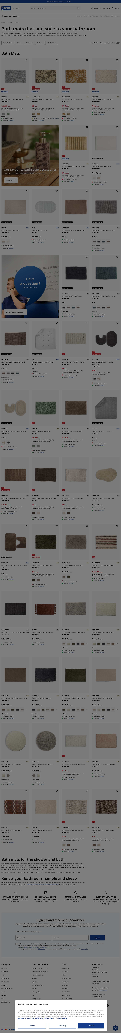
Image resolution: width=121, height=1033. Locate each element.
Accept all (90, 1026)
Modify (32, 1026)
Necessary (62, 1026)
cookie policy (62, 1018)
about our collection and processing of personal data (35, 1018)
